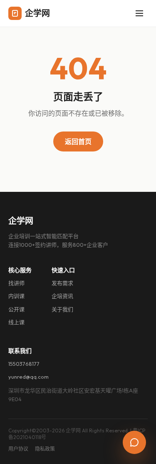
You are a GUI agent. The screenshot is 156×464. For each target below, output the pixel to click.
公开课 (16, 309)
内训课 (16, 296)
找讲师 (16, 283)
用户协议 (18, 449)
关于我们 (62, 309)
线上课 (16, 322)
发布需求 (62, 283)
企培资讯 (62, 296)
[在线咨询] (134, 442)
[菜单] (139, 13)
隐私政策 (45, 449)
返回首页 (78, 141)
